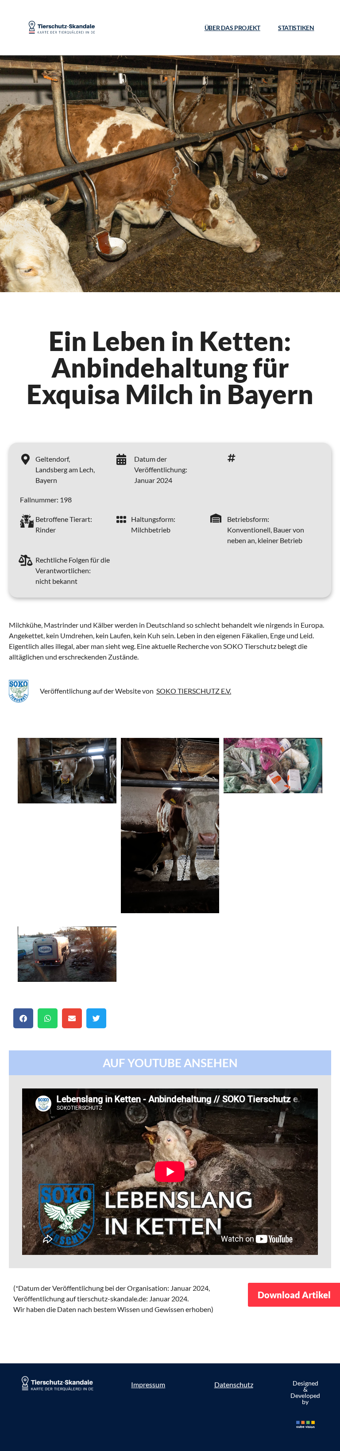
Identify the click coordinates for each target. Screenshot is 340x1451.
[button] (23, 1018)
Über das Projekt (232, 27)
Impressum (148, 1384)
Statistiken (296, 27)
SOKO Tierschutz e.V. (193, 691)
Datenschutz (233, 1384)
